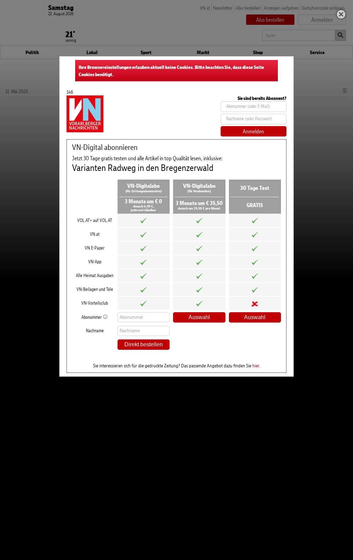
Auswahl (199, 317)
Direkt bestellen (143, 344)
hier (255, 365)
